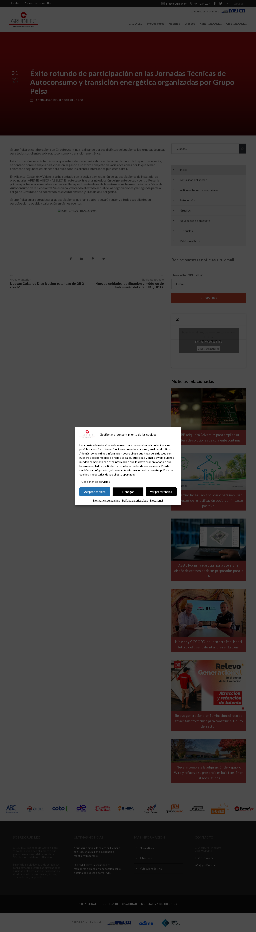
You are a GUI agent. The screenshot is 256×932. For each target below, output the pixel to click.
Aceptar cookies (95, 492)
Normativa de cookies (106, 500)
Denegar (128, 492)
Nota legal (156, 500)
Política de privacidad (135, 500)
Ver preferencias (161, 492)
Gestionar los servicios (95, 481)
